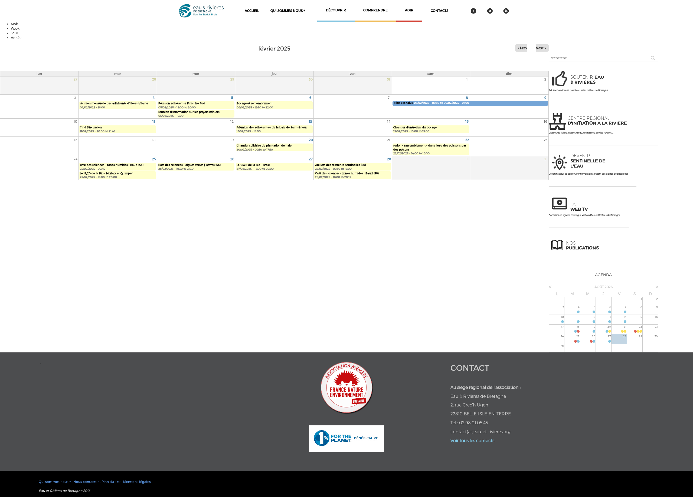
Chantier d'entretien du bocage (415, 127)
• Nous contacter (85, 481)
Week (15, 28)
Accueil (252, 10)
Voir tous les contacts (472, 440)
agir (409, 10)
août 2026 (603, 287)
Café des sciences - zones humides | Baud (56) (111, 164)
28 (389, 159)
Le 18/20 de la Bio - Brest (253, 164)
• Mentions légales (136, 481)
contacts (439, 10)
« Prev (522, 48)
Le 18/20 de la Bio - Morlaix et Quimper (106, 173)
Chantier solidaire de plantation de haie (264, 145)
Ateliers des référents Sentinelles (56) (340, 164)
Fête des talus (403, 102)
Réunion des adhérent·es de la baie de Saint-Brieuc (272, 127)
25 (154, 159)
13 (310, 121)
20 (311, 140)
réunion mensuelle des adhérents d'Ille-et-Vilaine (114, 103)
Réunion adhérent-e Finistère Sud (181, 103)
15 (467, 121)
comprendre (375, 10)
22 (467, 140)
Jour (14, 33)
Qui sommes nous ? (287, 10)
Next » (541, 48)
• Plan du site (110, 481)
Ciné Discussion (91, 127)
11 (153, 121)
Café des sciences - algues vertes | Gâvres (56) (189, 164)
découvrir (336, 10)
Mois (14, 24)
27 (311, 159)
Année (16, 37)
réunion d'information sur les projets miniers (189, 112)
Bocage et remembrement (255, 103)
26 (232, 159)
